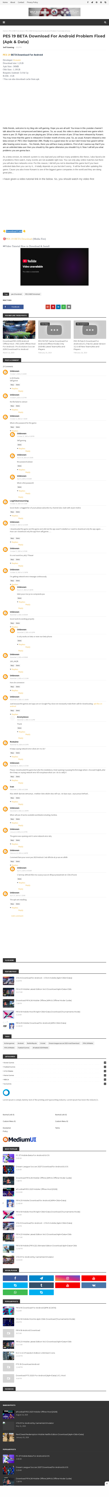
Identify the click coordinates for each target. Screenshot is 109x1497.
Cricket (42, 1043)
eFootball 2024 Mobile (40, 1048)
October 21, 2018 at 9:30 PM (25, 436)
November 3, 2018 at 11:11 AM (19, 678)
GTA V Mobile (55, 1071)
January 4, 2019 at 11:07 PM (18, 832)
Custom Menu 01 (9, 1121)
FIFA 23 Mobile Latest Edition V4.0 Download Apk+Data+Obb (44, 989)
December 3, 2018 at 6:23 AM (19, 789)
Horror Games (55, 1075)
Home (5, 2)
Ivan (12, 786)
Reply (12, 385)
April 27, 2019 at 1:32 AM (17, 896)
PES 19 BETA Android (16, 31)
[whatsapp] (15, 1292)
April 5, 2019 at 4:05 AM (24, 871)
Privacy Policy (32, 2)
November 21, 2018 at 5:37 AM (19, 766)
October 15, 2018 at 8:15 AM (18, 504)
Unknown (14, 371)
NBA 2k (55, 1079)
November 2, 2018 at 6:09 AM (19, 657)
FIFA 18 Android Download (28, 1330)
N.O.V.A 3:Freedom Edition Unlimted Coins (35, 1353)
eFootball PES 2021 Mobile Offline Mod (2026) (36, 1189)
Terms (57, 1128)
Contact (21, 2)
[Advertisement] (54, 107)
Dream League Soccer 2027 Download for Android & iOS (42, 1166)
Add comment (17, 916)
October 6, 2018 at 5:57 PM (18, 398)
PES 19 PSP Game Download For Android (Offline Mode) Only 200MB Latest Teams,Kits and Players (53, 345)
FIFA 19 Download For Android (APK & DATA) (36, 1308)
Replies (15, 388)
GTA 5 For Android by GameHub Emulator (35, 1257)
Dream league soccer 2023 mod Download (64, 1043)
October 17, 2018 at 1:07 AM (18, 551)
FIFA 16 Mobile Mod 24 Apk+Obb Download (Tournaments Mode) (45, 1319)
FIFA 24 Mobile (9, 1048)
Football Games (23, 1048)
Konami (17, 60)
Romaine (14, 741)
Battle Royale (32, 1043)
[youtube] (93, 1278)
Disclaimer (7, 1128)
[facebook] (88, 2)
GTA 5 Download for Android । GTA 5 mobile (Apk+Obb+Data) (44, 978)
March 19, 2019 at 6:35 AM (25, 458)
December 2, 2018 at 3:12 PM (26, 720)
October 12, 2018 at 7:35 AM (18, 419)
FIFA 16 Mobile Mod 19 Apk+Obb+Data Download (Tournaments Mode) (48, 1012)
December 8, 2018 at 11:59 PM (19, 811)
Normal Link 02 (61, 1114)
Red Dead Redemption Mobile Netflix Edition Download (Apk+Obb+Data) (50, 1434)
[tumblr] (41, 1285)
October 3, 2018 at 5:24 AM (18, 374)
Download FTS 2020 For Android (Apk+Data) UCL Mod (40, 1375)
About (12, 2)
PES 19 (7, 54)
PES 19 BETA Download (19, 238)
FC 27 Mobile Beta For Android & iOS (33, 1155)
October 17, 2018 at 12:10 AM (19, 525)
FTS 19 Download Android (27, 1364)
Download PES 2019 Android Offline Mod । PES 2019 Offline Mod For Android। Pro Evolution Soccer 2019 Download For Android (19, 345)
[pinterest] (96, 2)
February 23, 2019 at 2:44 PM (19, 853)
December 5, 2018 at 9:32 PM (26, 632)
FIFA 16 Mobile (88, 1043)
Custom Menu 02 (61, 1121)
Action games (9, 1043)
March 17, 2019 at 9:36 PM (25, 590)
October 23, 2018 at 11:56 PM (19, 572)
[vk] (93, 1285)
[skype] (105, 2)
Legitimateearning (19, 500)
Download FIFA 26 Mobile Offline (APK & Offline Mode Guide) (44, 1000)
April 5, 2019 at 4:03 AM (24, 479)
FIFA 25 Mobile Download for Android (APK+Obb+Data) (41, 1023)
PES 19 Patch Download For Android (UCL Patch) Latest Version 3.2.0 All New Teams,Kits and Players (90, 345)
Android (21, 1043)
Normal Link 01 (8, 1114)
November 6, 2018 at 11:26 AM (19, 700)
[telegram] (92, 2)
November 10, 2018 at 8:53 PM (19, 745)
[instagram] (67, 1278)
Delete (18, 385)
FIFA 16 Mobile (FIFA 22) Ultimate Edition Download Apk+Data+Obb (46, 1245)
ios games (55, 1084)
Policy (5, 1131)
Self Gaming (8, 47)
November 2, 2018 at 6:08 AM (19, 615)
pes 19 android (16, 294)
